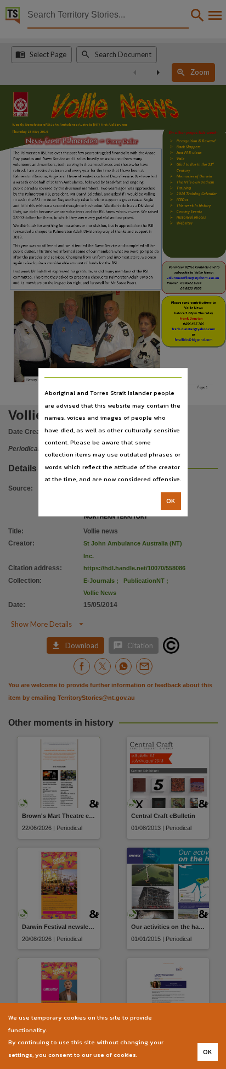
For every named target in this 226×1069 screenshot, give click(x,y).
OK (171, 501)
